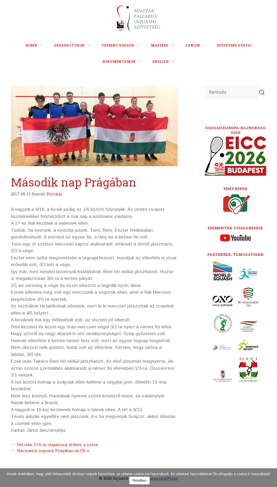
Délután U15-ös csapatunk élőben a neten (57, 444)
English (161, 61)
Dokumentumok (119, 61)
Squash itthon (69, 45)
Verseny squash (117, 45)
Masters (159, 45)
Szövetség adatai (234, 45)
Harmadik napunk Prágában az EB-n (53, 450)
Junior (192, 45)
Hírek (31, 45)
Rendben (139, 480)
